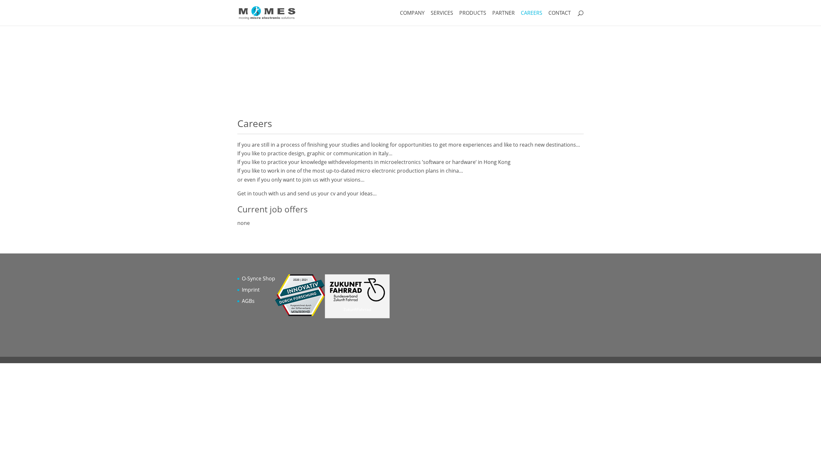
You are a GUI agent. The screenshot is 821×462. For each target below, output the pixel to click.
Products (472, 13)
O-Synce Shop (258, 278)
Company (412, 13)
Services (442, 13)
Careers (531, 13)
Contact (559, 13)
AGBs (248, 300)
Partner (503, 13)
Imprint (251, 289)
